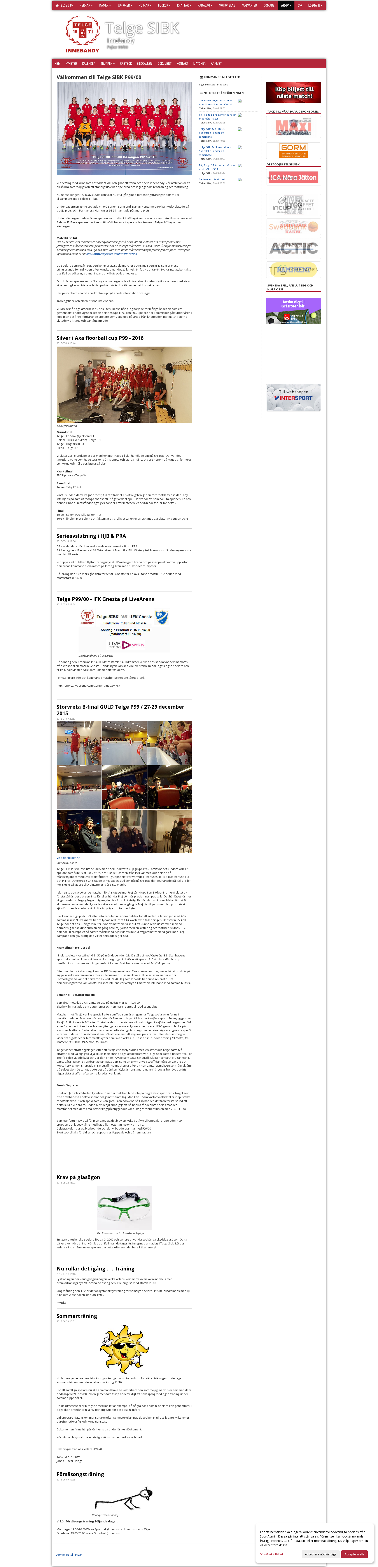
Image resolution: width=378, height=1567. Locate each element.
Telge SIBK (65, 5)
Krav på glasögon (78, 1177)
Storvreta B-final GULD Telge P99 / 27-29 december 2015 (120, 710)
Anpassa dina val (272, 1554)
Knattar (183, 5)
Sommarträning (77, 1315)
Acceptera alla (354, 1554)
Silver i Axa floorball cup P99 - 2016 (100, 337)
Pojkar (144, 5)
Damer (103, 5)
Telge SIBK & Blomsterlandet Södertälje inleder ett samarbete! (216, 150)
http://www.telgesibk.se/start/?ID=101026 (112, 254)
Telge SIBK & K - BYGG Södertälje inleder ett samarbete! (212, 132)
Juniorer (123, 5)
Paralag (204, 5)
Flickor (163, 5)
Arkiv (285, 5)
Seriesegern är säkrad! (212, 179)
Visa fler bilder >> (68, 858)
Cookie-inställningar (69, 1555)
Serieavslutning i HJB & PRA (91, 535)
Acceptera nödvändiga (320, 1554)
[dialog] (315, 1543)
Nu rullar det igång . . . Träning (96, 1268)
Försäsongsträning (80, 1474)
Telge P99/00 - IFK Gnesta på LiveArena (106, 598)
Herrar (85, 5)
